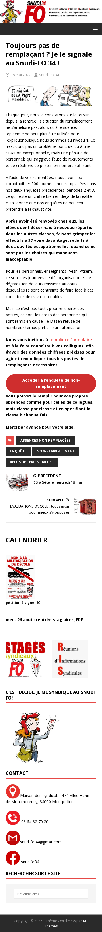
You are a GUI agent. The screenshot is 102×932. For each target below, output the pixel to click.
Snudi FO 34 (49, 74)
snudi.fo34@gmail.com (41, 842)
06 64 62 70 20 (34, 821)
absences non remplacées (45, 440)
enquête (18, 451)
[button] (94, 29)
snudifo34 (29, 861)
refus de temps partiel (32, 461)
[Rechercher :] (51, 894)
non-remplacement (56, 451)
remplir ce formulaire (70, 339)
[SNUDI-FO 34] (51, 20)
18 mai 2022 (21, 74)
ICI (39, 602)
